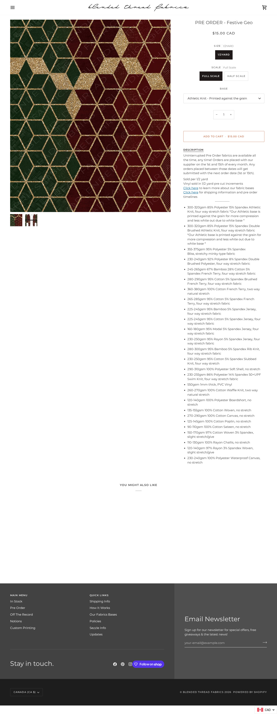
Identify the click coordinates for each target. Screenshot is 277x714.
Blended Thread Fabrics (203, 692)
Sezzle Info (98, 628)
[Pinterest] (123, 664)
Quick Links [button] (99, 595)
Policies (95, 621)
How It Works (100, 608)
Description (193, 149)
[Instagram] (130, 664)
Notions (16, 621)
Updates (96, 634)
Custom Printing (22, 628)
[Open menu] (16, 7)
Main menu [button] (18, 595)
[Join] (263, 642)
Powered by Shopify (250, 692)
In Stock (16, 601)
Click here (190, 188)
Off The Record (21, 614)
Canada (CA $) (25, 692)
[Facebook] (115, 664)
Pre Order (17, 608)
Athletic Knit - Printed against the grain (217, 98)
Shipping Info (100, 601)
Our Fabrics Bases (103, 614)
